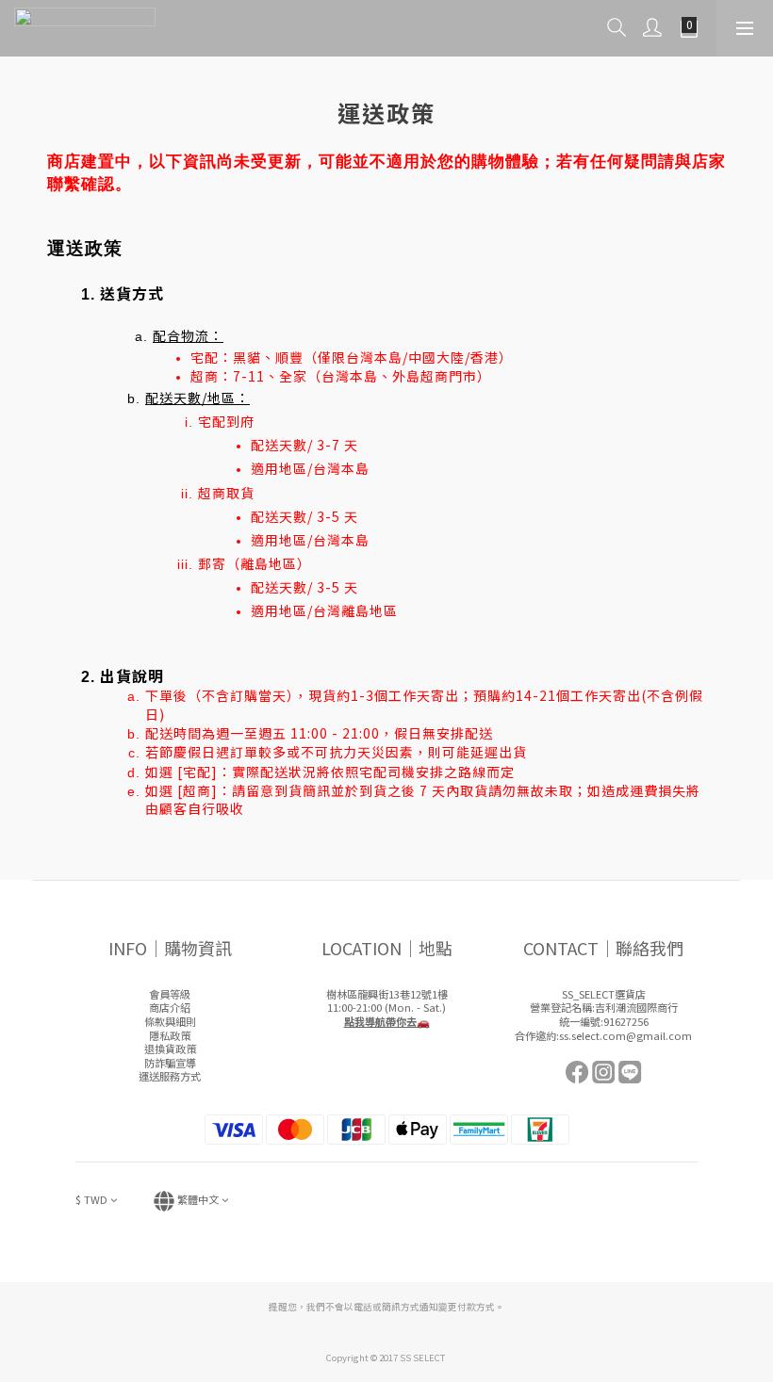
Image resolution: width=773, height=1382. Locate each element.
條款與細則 (170, 1021)
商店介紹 (169, 1007)
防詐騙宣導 (170, 1062)
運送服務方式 (170, 1075)
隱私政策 (169, 1035)
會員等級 (169, 993)
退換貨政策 (170, 1048)
